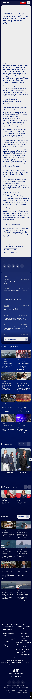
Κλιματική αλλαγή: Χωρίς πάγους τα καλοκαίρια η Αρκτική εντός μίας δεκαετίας (8, 365)
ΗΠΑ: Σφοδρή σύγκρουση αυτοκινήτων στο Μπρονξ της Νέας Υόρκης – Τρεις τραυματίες (15, 318)
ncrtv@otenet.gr (25, 654)
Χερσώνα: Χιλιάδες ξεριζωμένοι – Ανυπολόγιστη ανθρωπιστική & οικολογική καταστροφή (8, 388)
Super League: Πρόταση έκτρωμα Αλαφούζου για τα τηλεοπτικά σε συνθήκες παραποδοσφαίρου (15, 309)
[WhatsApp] (13, 266)
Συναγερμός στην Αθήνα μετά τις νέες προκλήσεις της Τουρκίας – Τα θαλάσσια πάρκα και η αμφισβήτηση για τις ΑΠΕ (23, 597)
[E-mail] (17, 266)
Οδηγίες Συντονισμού (10, 690)
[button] (28, 2)
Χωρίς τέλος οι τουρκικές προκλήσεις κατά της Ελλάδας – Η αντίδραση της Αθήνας (8, 596)
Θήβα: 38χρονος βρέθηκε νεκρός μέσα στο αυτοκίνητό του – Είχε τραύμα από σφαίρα (23, 430)
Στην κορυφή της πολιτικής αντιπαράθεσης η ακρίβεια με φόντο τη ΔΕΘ (8, 576)
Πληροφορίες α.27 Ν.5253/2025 (11, 689)
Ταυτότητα (25, 687)
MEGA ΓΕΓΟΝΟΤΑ (15, 244)
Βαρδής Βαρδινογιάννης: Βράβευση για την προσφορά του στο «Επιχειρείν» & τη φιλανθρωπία (23, 366)
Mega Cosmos (8, 692)
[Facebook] (4, 266)
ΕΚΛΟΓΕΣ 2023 (19, 246)
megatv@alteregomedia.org (23, 642)
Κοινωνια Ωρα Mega (8, 473)
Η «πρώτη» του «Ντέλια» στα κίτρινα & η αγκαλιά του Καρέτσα (13, 300)
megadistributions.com (16, 694)
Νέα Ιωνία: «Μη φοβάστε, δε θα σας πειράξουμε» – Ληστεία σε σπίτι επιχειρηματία (8, 409)
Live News (23, 472)
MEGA (5, 244)
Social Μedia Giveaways (21, 692)
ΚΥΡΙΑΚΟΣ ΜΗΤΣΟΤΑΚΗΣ (10, 249)
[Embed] (22, 266)
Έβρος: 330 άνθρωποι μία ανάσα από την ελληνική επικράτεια (8, 429)
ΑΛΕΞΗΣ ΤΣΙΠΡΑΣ (8, 246)
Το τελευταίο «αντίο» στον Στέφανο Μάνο (22, 574)
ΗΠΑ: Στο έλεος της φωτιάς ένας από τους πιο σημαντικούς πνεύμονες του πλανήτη (23, 409)
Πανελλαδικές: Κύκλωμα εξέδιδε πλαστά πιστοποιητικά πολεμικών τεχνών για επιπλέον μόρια (23, 388)
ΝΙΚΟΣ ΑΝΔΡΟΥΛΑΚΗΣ (9, 252)
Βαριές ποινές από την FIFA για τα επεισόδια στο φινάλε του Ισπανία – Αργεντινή (15, 291)
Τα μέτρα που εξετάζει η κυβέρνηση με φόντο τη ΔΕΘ (8, 536)
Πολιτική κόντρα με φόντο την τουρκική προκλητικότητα (22, 555)
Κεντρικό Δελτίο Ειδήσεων (6, 499)
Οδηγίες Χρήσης (8, 687)
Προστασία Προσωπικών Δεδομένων (16, 685)
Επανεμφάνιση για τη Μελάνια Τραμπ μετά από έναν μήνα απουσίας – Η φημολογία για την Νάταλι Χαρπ (15, 328)
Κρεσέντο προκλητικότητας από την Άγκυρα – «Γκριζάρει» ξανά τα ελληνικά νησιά (8, 555)
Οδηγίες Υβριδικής (22, 690)
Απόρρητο (30, 695)
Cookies (17, 687)
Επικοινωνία (26, 689)
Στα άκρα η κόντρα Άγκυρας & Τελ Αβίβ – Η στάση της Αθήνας (23, 536)
